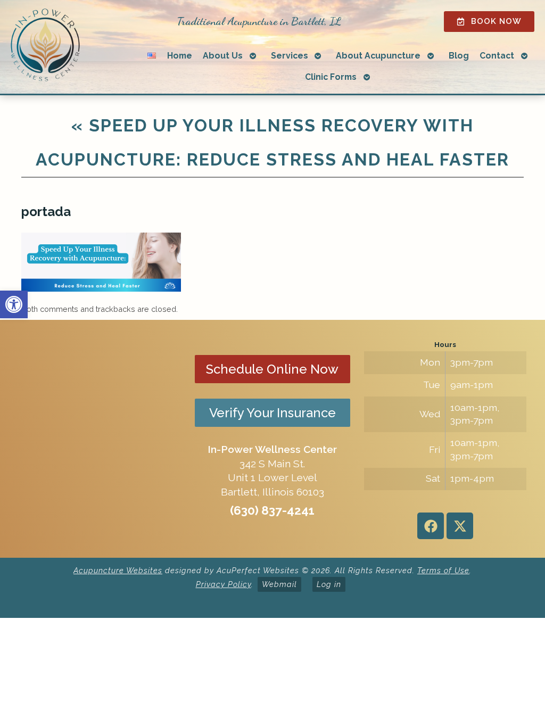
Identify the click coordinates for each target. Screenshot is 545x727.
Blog (459, 56)
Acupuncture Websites (117, 570)
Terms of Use (443, 570)
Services (289, 56)
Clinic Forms (331, 77)
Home (179, 56)
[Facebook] (430, 526)
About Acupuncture (378, 56)
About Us (223, 56)
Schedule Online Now (272, 369)
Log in (329, 584)
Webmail (279, 584)
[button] (14, 304)
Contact (497, 56)
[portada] (101, 289)
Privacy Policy (223, 584)
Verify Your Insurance (272, 412)
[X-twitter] (460, 526)
